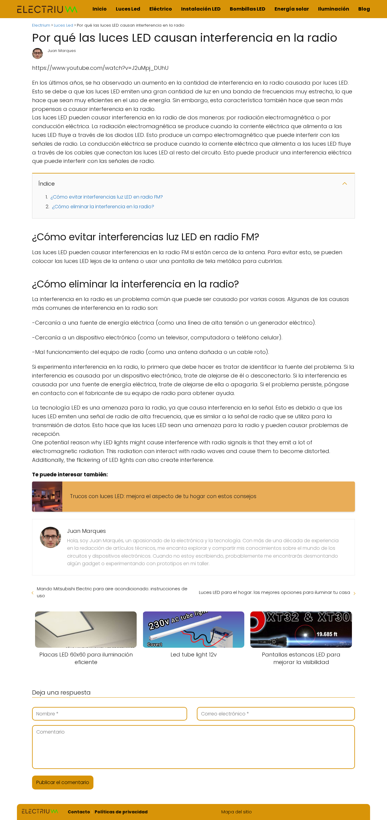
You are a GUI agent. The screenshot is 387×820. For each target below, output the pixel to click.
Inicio (100, 8)
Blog (364, 8)
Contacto (79, 812)
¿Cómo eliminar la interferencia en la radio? (103, 206)
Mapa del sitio (236, 812)
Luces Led (128, 8)
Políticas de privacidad (121, 812)
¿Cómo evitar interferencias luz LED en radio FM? (106, 196)
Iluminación (333, 8)
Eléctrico (160, 8)
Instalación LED (201, 8)
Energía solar (292, 8)
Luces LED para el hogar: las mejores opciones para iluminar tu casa (274, 592)
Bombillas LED (247, 8)
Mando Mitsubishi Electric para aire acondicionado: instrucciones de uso (112, 592)
